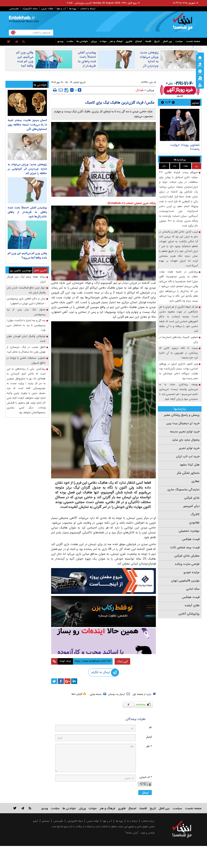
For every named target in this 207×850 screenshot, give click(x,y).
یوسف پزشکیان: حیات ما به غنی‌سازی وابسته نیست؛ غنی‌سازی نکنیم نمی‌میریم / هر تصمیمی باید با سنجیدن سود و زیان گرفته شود (178, 391)
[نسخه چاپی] (55, 90)
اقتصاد (148, 41)
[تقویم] (200, 78)
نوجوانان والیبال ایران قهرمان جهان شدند (26, 338)
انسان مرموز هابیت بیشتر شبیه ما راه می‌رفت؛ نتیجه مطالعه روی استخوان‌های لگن (27, 124)
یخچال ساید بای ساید (186, 439)
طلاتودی (194, 522)
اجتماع (138, 41)
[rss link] (30, 808)
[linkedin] (74, 681)
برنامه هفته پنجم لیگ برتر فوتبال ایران (26, 279)
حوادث (103, 41)
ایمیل (149, 737)
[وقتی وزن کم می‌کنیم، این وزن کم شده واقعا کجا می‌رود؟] (27, 235)
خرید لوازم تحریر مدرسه (185, 431)
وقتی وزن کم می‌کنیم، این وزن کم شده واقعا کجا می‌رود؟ (24, 61)
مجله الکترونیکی (75, 821)
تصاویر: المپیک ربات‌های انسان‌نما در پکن (178, 339)
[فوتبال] (200, 71)
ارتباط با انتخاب (87, 9)
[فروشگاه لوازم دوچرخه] (103, 611)
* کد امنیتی (145, 777)
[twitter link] (15, 808)
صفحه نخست (193, 41)
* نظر (149, 746)
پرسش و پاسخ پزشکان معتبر (182, 415)
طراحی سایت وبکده (187, 564)
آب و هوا (61, 9)
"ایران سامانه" (131, 833)
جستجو (45, 821)
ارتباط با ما (132, 821)
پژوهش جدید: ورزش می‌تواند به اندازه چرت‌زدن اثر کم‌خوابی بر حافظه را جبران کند (148, 65)
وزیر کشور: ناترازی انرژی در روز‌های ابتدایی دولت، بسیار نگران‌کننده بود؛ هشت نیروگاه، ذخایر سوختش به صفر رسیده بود (178, 371)
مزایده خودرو (192, 572)
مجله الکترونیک (30, 9)
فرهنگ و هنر (116, 41)
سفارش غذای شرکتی (187, 555)
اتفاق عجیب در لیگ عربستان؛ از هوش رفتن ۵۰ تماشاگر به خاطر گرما (26, 349)
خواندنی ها (82, 41)
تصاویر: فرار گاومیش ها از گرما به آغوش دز (182, 146)
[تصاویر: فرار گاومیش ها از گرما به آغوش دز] (179, 125)
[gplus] (67, 681)
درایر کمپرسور (191, 506)
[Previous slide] (173, 102)
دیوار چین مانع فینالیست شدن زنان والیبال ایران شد (26, 290)
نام (150, 727)
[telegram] (16, 42)
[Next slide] (162, 102)
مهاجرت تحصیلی (189, 530)
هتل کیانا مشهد (190, 464)
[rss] (23, 42)
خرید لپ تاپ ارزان (188, 456)
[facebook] (61, 681)
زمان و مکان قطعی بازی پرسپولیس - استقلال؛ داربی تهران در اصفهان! (26, 301)
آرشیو (35, 821)
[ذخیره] (66, 90)
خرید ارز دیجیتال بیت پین (183, 423)
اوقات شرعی (47, 9)
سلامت (69, 41)
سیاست (179, 41)
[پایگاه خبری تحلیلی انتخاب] (184, 23)
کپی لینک (122, 661)
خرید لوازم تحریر (189, 448)
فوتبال (139, 90)
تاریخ (157, 41)
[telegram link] (22, 808)
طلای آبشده (192, 605)
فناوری (129, 41)
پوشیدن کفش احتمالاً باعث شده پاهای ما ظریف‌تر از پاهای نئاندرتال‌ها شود (85, 63)
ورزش (94, 41)
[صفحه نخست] (200, 57)
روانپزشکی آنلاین (189, 613)
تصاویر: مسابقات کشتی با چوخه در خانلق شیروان (26, 360)
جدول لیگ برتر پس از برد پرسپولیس (26, 311)
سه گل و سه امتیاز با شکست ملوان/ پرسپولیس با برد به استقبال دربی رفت (26, 325)
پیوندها (72, 9)
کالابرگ (195, 514)
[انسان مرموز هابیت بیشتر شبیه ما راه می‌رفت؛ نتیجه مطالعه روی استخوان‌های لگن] (27, 103)
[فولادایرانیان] (103, 581)
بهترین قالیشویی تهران (185, 580)
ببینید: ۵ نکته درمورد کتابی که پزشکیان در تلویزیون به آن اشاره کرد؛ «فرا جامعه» (178, 353)
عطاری (195, 481)
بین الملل (167, 41)
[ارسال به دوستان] (61, 90)
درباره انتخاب (147, 821)
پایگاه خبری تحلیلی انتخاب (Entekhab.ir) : (131, 203)
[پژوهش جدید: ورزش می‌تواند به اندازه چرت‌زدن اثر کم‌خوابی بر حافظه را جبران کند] (27, 146)
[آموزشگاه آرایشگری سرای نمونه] (103, 641)
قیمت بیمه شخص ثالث (185, 547)
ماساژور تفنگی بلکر (188, 473)
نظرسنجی (14, 9)
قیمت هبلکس (191, 539)
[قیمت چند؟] (200, 64)
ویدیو (60, 41)
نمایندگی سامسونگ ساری (183, 489)
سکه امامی (193, 588)
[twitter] (8, 42)
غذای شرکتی (192, 497)
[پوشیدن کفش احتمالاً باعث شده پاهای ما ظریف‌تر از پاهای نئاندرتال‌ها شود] (27, 190)
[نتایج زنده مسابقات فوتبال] (200, 85)
